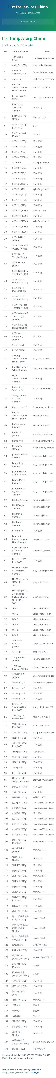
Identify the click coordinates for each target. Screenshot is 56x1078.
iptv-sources (8, 1069)
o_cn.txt (29, 45)
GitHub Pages (33, 1072)
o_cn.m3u (14, 45)
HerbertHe (36, 1069)
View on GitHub (28, 21)
